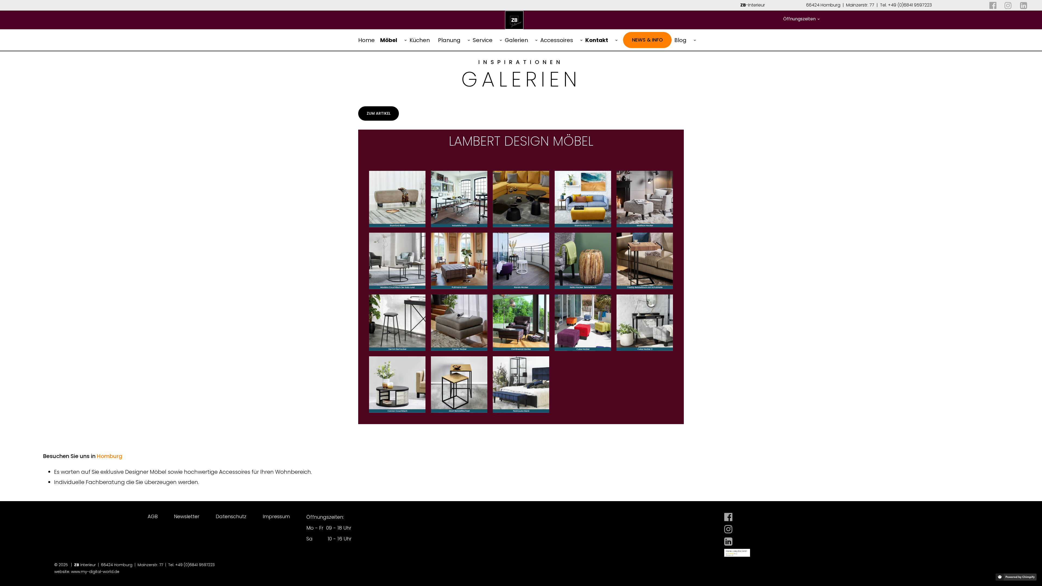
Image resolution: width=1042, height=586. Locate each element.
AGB (153, 516)
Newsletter (186, 516)
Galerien (516, 40)
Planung (449, 40)
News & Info (647, 39)
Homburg (109, 456)
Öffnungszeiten (799, 19)
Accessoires (556, 40)
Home (366, 40)
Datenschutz (231, 516)
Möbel (388, 40)
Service (483, 40)
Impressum (276, 516)
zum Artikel (378, 113)
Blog (680, 40)
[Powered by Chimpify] (1016, 577)
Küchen (419, 40)
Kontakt (596, 40)
